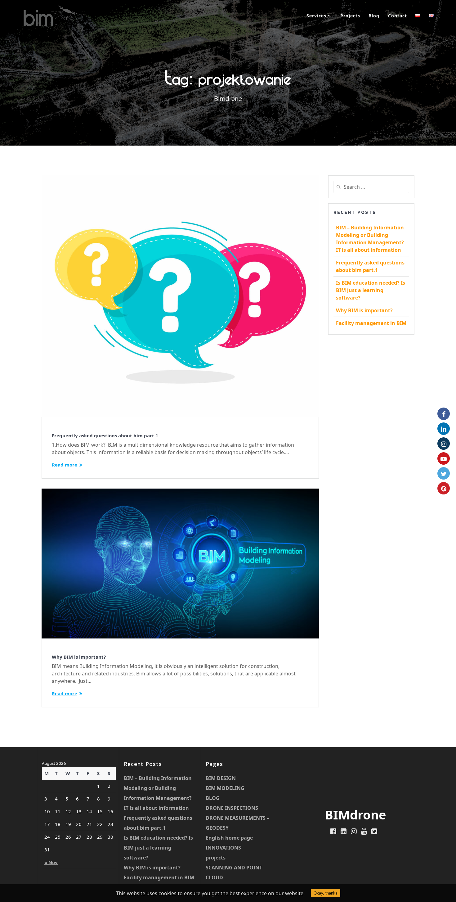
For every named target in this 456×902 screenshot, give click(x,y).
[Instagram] (443, 443)
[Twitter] (443, 473)
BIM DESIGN (221, 778)
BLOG (213, 798)
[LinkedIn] (443, 428)
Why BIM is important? (79, 657)
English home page (229, 837)
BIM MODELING (225, 788)
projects (216, 857)
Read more (64, 465)
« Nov (51, 862)
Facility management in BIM (371, 323)
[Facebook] (443, 414)
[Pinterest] (443, 488)
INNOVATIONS (223, 847)
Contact (397, 16)
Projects (350, 16)
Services (316, 16)
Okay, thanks (326, 893)
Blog (374, 16)
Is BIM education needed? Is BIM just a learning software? (370, 290)
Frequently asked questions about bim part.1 (105, 435)
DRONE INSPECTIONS (232, 808)
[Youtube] (443, 458)
